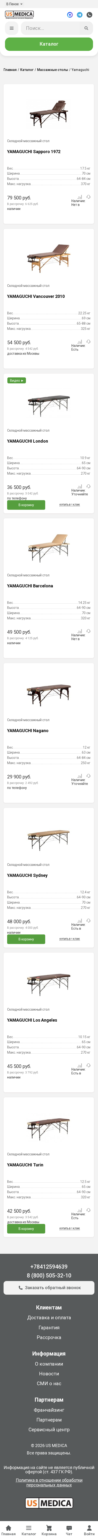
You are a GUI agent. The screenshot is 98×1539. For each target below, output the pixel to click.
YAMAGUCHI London (27, 441)
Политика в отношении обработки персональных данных (49, 1483)
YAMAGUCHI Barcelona (30, 585)
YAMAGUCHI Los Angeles (32, 1020)
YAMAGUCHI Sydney (27, 875)
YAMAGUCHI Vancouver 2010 (36, 296)
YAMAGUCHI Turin (25, 1164)
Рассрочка (49, 1337)
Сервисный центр (49, 1429)
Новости (49, 1374)
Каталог (49, 44)
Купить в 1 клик (69, 505)
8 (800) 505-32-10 (49, 1275)
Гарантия (49, 1327)
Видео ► (17, 380)
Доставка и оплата (49, 1317)
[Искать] (86, 28)
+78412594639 (49, 1267)
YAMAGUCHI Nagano (28, 730)
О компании (49, 1364)
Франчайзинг (49, 1410)
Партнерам (49, 1420)
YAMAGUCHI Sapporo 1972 (33, 151)
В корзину (26, 505)
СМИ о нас (49, 1383)
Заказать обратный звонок (53, 1287)
